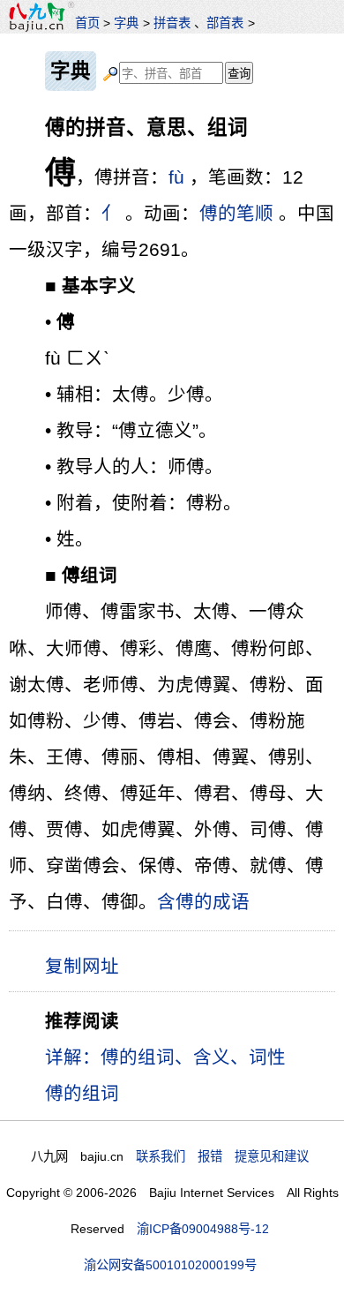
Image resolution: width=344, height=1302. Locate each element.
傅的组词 (82, 1093)
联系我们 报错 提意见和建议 (222, 1156)
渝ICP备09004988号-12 (203, 1229)
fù (176, 177)
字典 (126, 23)
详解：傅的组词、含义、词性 (165, 1057)
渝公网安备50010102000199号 (170, 1265)
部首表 (224, 23)
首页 (87, 23)
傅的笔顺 (236, 213)
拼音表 (172, 23)
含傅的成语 (203, 902)
